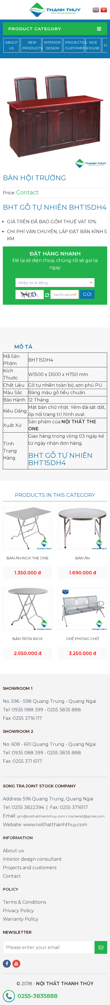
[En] (96, 9)
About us (13, 850)
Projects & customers (76, 45)
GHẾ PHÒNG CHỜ (82, 638)
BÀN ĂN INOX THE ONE (27, 558)
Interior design (52, 45)
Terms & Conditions (24, 902)
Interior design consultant (32, 859)
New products (32, 45)
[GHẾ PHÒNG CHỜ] (82, 608)
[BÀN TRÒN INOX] (27, 608)
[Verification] (47, 293)
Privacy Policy (18, 910)
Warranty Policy (20, 919)
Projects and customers (29, 867)
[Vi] (103, 9)
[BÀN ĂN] (82, 528)
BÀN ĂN (82, 558)
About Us (11, 45)
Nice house (93, 45)
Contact (12, 876)
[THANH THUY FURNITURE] (55, 9)
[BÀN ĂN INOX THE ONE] (27, 528)
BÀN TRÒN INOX (27, 638)
